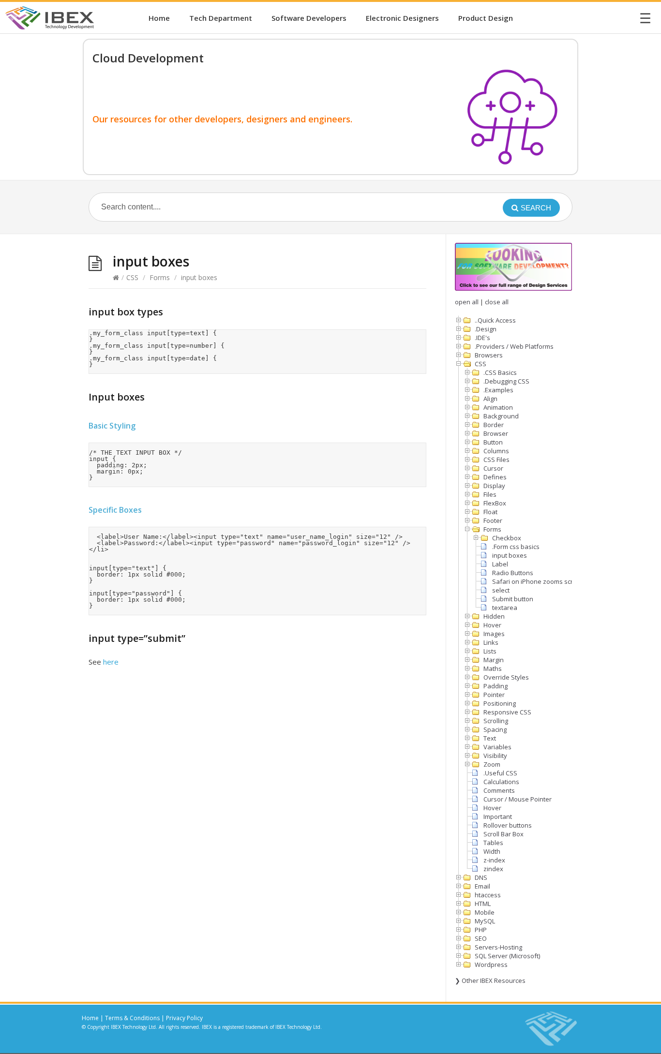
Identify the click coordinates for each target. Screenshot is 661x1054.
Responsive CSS (507, 712)
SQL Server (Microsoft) (507, 955)
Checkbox (506, 538)
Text (489, 738)
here (111, 662)
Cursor (493, 468)
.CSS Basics (500, 372)
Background (501, 416)
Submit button (512, 598)
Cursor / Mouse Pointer (517, 799)
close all (497, 301)
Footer (492, 520)
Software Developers (308, 18)
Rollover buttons (507, 825)
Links (490, 642)
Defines (495, 477)
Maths (492, 668)
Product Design (485, 18)
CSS (132, 277)
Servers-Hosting (498, 947)
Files (489, 494)
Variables (497, 746)
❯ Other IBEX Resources (490, 980)
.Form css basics (516, 546)
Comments (499, 790)
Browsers (489, 355)
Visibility (495, 755)
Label (500, 564)
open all (467, 301)
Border (493, 424)
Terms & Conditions (132, 1018)
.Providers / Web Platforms (514, 346)
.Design (485, 329)
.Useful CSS (500, 773)
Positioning (499, 703)
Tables (493, 842)
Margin (493, 659)
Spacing (495, 729)
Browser (495, 433)
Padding (495, 686)
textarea (504, 607)
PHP (481, 929)
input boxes (509, 555)
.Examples (498, 390)
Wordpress (491, 964)
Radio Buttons (512, 572)
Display (494, 485)
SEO (481, 938)
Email (482, 886)
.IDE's (482, 337)
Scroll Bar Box (503, 834)
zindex (493, 868)
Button (493, 442)
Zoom (491, 764)
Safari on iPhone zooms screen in (541, 581)
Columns (496, 450)
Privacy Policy (184, 1018)
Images (494, 633)
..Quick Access (495, 320)
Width (491, 851)
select (501, 590)
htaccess (488, 895)
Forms (160, 277)
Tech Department (220, 18)
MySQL (485, 921)
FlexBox (494, 503)
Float (490, 511)
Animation (498, 407)
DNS (481, 877)
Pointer (494, 694)
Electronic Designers (402, 18)
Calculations (501, 781)
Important (497, 816)
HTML (483, 903)
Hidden (494, 616)
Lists (489, 651)
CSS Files (496, 459)
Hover (492, 625)
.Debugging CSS (506, 381)
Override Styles (506, 677)
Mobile (485, 912)
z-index (494, 860)
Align (490, 398)
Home (159, 18)
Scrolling (495, 720)
